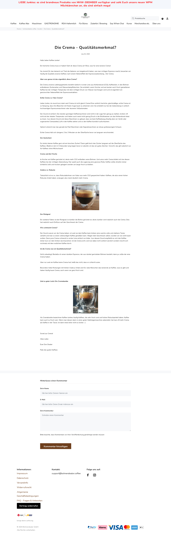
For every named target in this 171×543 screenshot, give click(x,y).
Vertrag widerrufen (28, 505)
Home (19, 29)
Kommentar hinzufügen (56, 446)
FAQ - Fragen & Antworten (29, 500)
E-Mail (42, 400)
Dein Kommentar (46, 411)
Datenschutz (22, 478)
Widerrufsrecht (24, 487)
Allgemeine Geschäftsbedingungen (28, 494)
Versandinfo (22, 482)
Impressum (22, 473)
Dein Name (44, 388)
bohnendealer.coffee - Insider (32, 29)
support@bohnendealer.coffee (66, 473)
